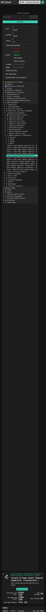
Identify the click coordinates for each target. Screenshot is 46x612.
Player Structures (19, 61)
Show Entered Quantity (13, 45)
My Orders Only (10, 77)
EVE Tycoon (6, 2)
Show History (22, 589)
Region (8, 67)
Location (8, 64)
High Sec (17, 55)
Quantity (8, 35)
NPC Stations (18, 58)
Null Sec (16, 49)
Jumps (8, 41)
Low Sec (16, 52)
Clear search (33, 17)
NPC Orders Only (11, 74)
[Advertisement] (23, 9)
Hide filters (20, 22)
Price (7, 29)
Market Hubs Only (11, 70)
